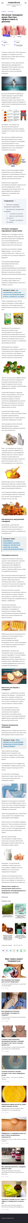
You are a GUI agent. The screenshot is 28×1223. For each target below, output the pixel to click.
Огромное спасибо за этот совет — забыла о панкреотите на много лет (14, 1201)
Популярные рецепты (16, 213)
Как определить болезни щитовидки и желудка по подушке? (10, 1013)
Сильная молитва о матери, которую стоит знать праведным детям (13, 1073)
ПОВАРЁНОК (14, 3)
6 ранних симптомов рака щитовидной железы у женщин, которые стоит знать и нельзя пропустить (13, 1042)
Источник (5, 897)
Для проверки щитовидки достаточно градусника (11, 981)
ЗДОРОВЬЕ (6, 35)
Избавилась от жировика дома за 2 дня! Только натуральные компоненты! (14, 1135)
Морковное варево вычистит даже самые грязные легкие (14, 1105)
